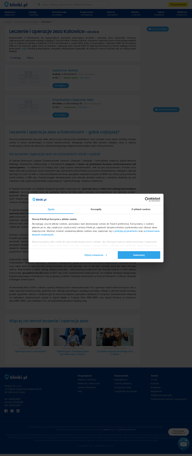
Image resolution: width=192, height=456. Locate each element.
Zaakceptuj (139, 255)
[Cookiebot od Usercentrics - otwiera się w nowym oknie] (147, 199)
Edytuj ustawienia (94, 255)
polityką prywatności (126, 231)
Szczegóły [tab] (96, 209)
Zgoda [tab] (51, 209)
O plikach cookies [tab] (141, 209)
